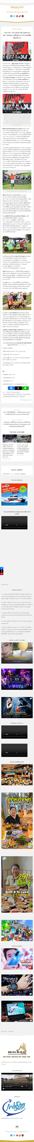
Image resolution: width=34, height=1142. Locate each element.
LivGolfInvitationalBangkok (9, 394)
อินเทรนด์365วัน (26, 394)
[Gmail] (23, 16)
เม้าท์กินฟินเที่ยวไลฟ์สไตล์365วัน (10, 396)
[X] (1, 571)
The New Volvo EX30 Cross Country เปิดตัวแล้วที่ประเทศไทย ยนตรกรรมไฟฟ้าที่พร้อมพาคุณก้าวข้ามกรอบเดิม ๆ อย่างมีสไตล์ (23, 449)
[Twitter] (14, 16)
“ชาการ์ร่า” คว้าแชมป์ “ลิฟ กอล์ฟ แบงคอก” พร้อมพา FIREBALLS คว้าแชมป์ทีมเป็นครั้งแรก (17, 35)
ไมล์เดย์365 (22, 396)
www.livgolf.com (22, 345)
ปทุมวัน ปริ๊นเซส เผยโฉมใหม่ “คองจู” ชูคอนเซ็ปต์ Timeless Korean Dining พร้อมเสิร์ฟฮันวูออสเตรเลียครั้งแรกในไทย (16, 615)
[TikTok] (20, 16)
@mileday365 (4, 584)
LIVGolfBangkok (15, 392)
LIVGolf (8, 392)
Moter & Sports (17, 29)
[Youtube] (17, 16)
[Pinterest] (1, 573)
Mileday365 (17, 7)
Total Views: (4, 1031)
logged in (12, 474)
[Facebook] (11, 16)
